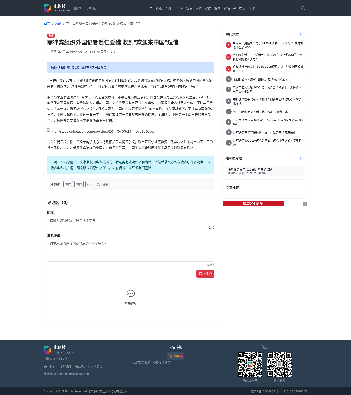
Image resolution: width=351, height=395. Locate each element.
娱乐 (242, 8)
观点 (189, 8)
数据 (208, 8)
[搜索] (303, 8)
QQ (89, 184)
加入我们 (65, 366)
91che (178, 8)
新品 (227, 8)
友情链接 (96, 366)
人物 (199, 8)
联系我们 (81, 366)
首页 (149, 8)
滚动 (251, 8)
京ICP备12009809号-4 (266, 391)
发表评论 (53, 235)
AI (234, 8)
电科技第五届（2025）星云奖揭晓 (250, 171)
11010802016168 (295, 391)
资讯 (159, 8)
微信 (68, 184)
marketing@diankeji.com (73, 373)
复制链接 (102, 184)
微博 (79, 184)
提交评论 (205, 274)
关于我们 (49, 366)
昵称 (50, 213)
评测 (168, 8)
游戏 (217, 8)
